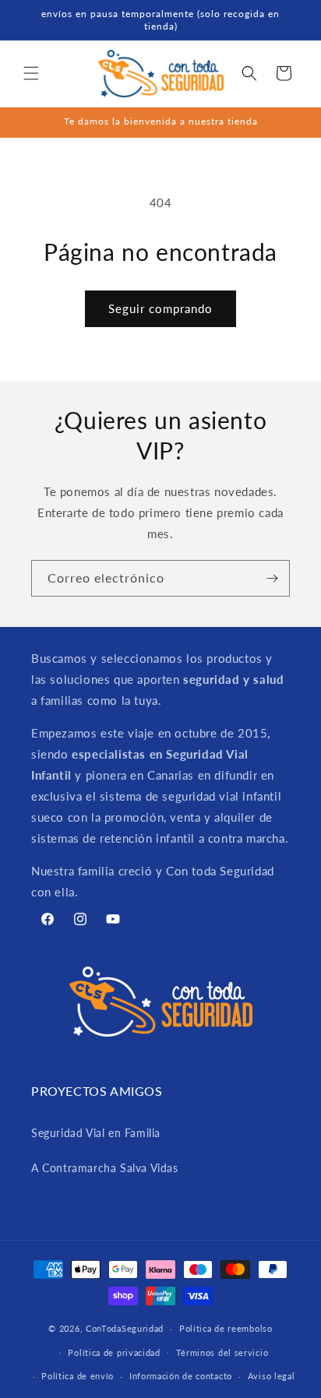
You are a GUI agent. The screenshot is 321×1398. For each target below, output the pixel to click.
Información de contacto (180, 1376)
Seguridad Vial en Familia (95, 1132)
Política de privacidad (114, 1352)
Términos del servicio (222, 1352)
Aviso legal (271, 1376)
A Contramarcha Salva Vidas (104, 1167)
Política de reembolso (226, 1328)
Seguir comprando (160, 308)
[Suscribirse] (272, 578)
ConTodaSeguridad (125, 1328)
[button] (31, 73)
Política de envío (77, 1376)
